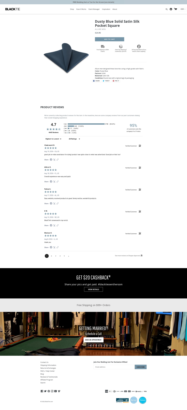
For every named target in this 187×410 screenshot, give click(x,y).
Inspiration (106, 9)
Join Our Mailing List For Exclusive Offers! (110, 362)
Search (42, 383)
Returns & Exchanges (48, 368)
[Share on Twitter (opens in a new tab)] (54, 160)
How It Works (81, 9)
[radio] (93, 124)
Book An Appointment (93, 340)
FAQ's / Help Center (47, 371)
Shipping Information (48, 365)
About (114, 9)
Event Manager (94, 9)
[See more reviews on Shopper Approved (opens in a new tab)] (57, 160)
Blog (42, 374)
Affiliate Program (46, 380)
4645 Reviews (56, 132)
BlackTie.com (49, 401)
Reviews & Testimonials (49, 377)
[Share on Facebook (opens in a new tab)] (51, 160)
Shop (72, 9)
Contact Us (44, 362)
